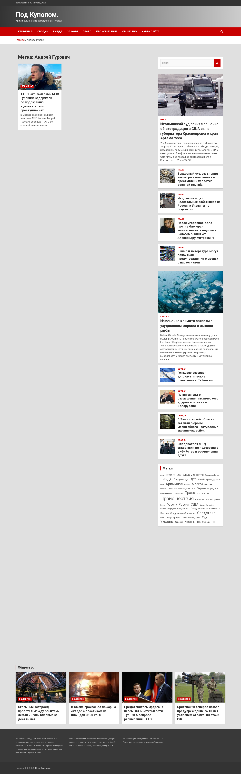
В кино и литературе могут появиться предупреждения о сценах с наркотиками (198, 256)
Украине (179, 522)
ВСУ (179, 474)
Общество (129, 31)
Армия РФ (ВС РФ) (167, 475)
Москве (208, 484)
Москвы (163, 489)
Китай (201, 479)
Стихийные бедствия (191, 517)
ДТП (194, 479)
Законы (72, 31)
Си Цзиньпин (183, 509)
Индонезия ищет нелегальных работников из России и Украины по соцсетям (199, 203)
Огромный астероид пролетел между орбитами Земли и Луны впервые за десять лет (39, 713)
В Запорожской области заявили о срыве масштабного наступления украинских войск (198, 424)
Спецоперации (173, 517)
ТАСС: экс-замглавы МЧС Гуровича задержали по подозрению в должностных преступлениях (39, 102)
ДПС (187, 479)
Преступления (203, 493)
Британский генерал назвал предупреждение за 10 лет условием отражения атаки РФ (198, 713)
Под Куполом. (37, 15)
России (172, 504)
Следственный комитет (183, 513)
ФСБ (199, 522)
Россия (184, 504)
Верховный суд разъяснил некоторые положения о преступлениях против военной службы (198, 179)
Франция (206, 522)
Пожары (178, 493)
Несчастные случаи (179, 488)
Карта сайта (150, 31)
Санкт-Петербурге (168, 509)
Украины (189, 521)
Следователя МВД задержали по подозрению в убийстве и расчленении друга (198, 449)
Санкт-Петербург (207, 505)
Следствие (206, 513)
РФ (207, 499)
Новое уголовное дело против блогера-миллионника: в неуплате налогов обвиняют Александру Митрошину (197, 230)
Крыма (187, 484)
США (194, 504)
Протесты (199, 499)
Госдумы (179, 479)
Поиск (217, 63)
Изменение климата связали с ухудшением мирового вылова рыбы (186, 325)
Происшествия (106, 31)
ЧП (213, 522)
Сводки (42, 31)
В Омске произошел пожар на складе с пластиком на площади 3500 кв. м (93, 711)
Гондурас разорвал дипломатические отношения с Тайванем (195, 376)
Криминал (25, 31)
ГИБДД (57, 31)
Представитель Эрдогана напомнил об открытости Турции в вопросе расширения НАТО (143, 713)
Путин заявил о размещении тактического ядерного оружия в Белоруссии (198, 400)
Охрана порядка (207, 488)
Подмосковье (166, 493)
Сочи (162, 518)
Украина (167, 522)
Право (87, 31)
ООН (193, 489)
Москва (197, 484)
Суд (204, 517)
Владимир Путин (193, 474)
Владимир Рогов (212, 475)
